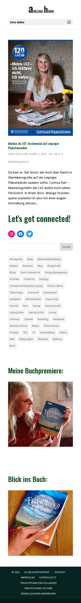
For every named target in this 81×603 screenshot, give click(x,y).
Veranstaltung (47, 332)
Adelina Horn (26, 154)
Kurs (25, 305)
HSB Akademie (33, 299)
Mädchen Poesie (18, 325)
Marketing (43, 319)
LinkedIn (28, 319)
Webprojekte (18, 162)
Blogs (13, 272)
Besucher (28, 265)
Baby (30, 259)
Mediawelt (58, 319)
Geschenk (33, 292)
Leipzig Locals (36, 312)
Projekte (14, 332)
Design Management (56, 272)
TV (33, 332)
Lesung (53, 312)
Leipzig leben (17, 312)
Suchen (66, 247)
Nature (35, 325)
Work (12, 345)
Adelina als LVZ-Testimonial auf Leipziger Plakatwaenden (33, 145)
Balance (14, 265)
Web (12, 339)
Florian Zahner (55, 285)
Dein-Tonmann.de (30, 272)
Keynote (14, 305)
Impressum (28, 577)
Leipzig (36, 305)
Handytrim (15, 299)
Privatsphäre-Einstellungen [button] (39, 583)
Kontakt (60, 572)
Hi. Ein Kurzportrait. (37, 572)
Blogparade (53, 265)
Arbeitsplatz (16, 259)
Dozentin (14, 279)
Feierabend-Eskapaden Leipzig (26, 285)
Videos (63, 332)
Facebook (29, 279)
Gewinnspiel (50, 292)
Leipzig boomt (53, 305)
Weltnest (57, 339)
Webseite (43, 339)
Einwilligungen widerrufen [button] (38, 593)
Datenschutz (47, 577)
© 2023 (16, 572)
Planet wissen (51, 325)
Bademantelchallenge (49, 259)
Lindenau (14, 319)
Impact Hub (52, 299)
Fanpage (44, 279)
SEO (25, 332)
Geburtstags (16, 292)
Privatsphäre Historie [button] (38, 588)
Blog (40, 265)
